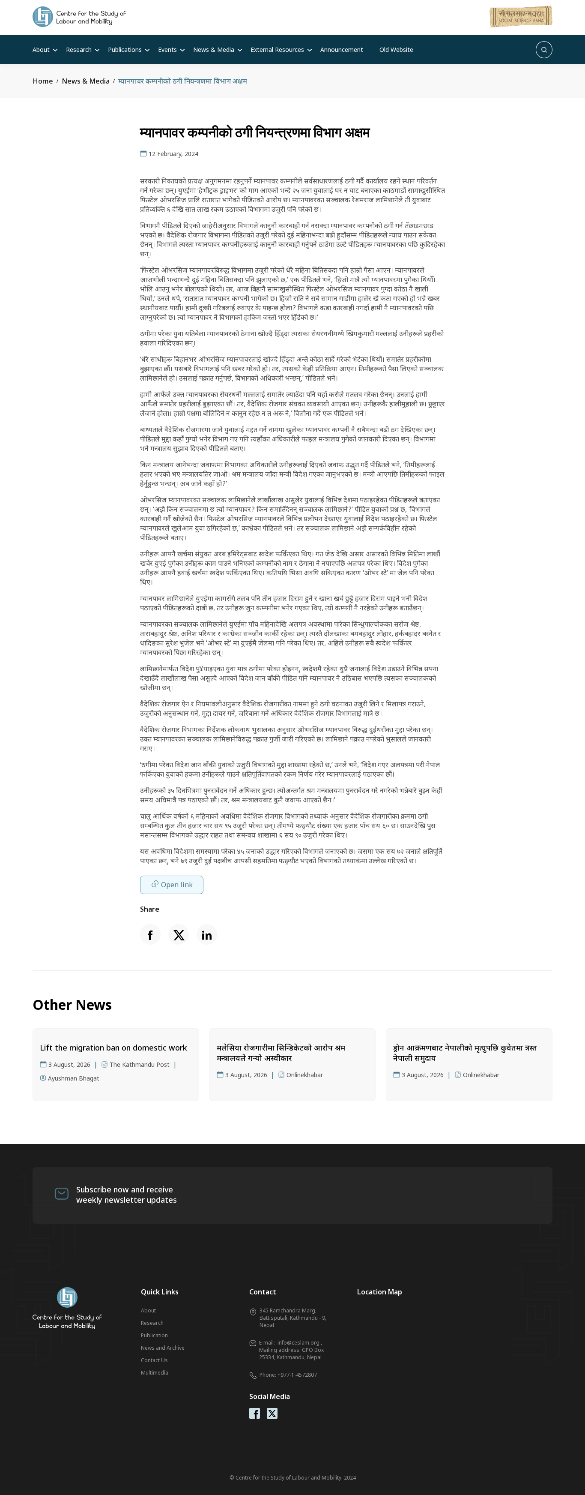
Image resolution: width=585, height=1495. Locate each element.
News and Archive (163, 1347)
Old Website (396, 49)
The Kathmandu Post (140, 1064)
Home (43, 81)
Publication (154, 1335)
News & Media (213, 49)
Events (167, 49)
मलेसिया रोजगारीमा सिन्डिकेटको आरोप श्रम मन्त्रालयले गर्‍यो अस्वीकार (281, 1052)
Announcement (341, 49)
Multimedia (154, 1372)
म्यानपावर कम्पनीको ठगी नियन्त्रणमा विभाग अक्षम (182, 81)
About (41, 49)
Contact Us (154, 1360)
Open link (177, 884)
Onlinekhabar (305, 1075)
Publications (125, 49)
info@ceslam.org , (300, 1342)
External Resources (277, 49)
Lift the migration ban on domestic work (113, 1047)
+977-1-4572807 (297, 1374)
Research (79, 49)
